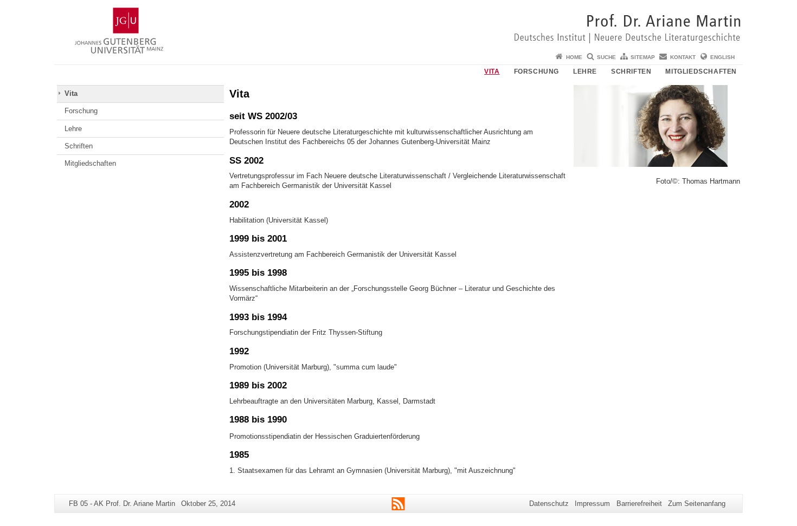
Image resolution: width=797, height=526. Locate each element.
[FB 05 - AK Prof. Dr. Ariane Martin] (398, 24)
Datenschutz (549, 503)
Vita (491, 71)
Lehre (585, 71)
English (722, 57)
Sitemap (643, 57)
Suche (606, 57)
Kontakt (683, 57)
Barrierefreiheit (639, 503)
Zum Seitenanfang (696, 503)
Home (574, 57)
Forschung (536, 71)
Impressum (592, 503)
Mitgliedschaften (701, 71)
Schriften (631, 71)
